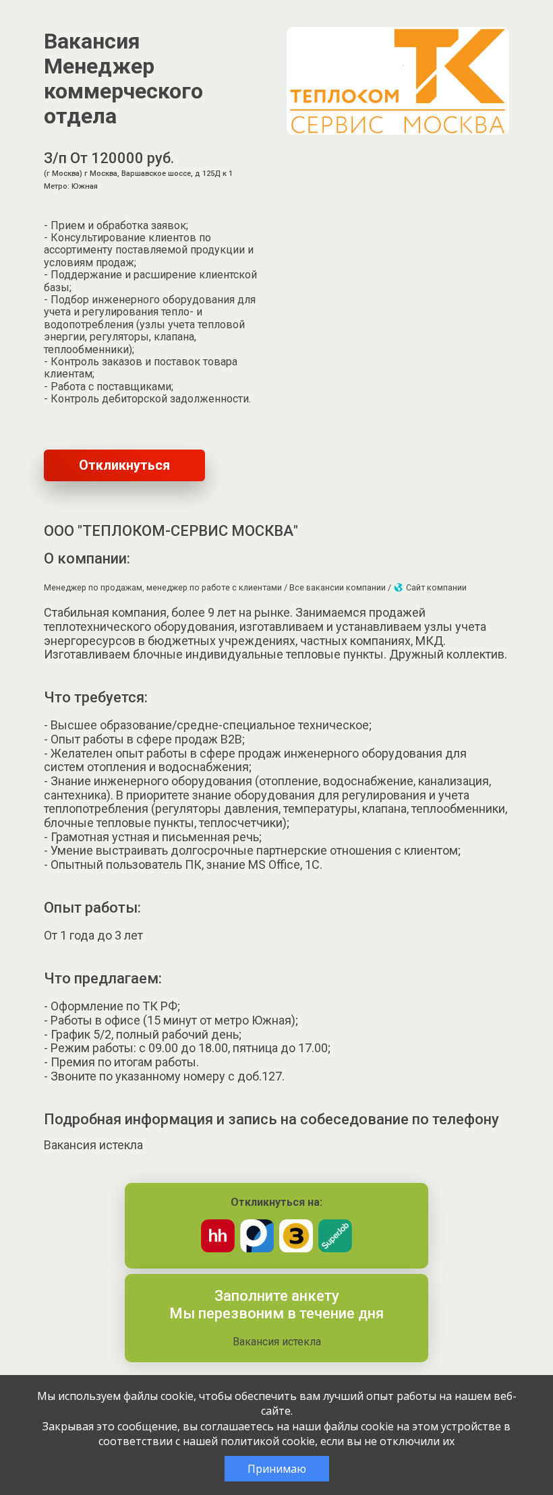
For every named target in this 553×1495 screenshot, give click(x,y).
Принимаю (277, 1468)
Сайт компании (435, 587)
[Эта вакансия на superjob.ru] (335, 1248)
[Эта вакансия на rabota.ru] (257, 1248)
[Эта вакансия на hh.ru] (218, 1248)
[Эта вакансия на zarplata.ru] (296, 1248)
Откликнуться (124, 465)
